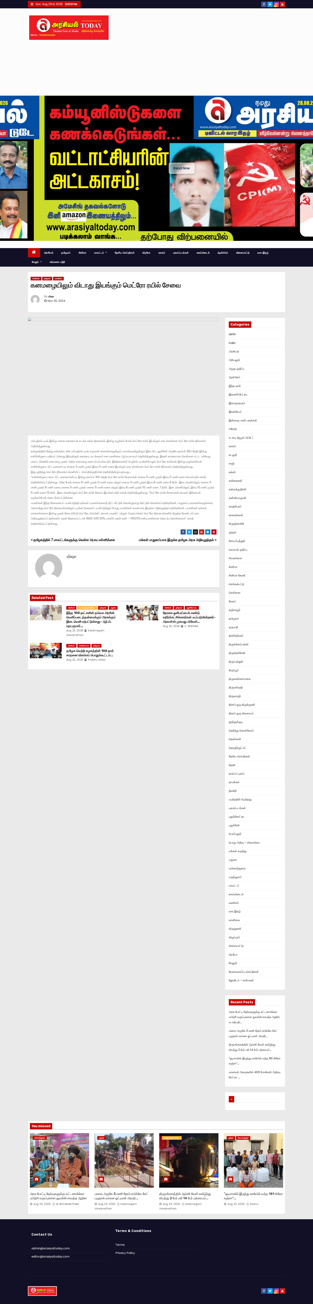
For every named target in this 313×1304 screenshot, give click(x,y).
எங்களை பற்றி (57, 262)
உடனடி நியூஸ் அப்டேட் (87, 607)
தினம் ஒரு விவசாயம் (241, 713)
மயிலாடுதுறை (237, 868)
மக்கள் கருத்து (238, 851)
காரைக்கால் (236, 515)
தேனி (232, 765)
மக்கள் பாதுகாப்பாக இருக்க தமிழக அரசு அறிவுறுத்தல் (177, 539)
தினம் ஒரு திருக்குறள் (242, 705)
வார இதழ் (262, 252)
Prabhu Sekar (96, 660)
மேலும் (36, 262)
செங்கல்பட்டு (84, 645)
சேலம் (232, 601)
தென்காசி (235, 739)
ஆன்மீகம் (223, 252)
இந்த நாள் (235, 386)
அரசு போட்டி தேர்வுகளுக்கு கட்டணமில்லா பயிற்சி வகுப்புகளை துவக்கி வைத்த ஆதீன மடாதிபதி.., (254, 1017)
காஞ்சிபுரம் (235, 506)
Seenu (253, 1204)
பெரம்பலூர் (235, 834)
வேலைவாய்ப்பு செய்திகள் (244, 972)
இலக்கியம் (235, 412)
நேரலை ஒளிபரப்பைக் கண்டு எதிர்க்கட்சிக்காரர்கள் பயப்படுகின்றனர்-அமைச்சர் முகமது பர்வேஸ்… (189, 617)
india (232, 343)
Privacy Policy (125, 1253)
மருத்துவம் (235, 877)
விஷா (51, 296)
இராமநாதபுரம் (237, 403)
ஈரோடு (233, 429)
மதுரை (113, 607)
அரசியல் (48, 252)
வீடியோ (146, 252)
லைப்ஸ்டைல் (203, 252)
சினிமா (82, 252)
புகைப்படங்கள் (181, 252)
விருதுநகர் (235, 929)
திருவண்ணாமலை (240, 679)
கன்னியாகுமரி (237, 498)
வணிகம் (234, 903)
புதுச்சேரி (234, 825)
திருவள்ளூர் (236, 687)
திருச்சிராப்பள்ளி (239, 644)
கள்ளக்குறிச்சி (237, 489)
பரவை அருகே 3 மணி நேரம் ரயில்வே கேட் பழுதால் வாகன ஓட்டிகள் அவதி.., (121, 1196)
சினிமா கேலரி (237, 575)
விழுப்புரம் (234, 937)
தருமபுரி (233, 627)
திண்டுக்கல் (236, 636)
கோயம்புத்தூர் (237, 541)
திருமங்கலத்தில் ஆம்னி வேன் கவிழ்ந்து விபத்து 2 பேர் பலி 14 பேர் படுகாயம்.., (185, 1196)
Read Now (182, 168)
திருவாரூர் (235, 696)
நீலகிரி (233, 791)
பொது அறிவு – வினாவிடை (245, 842)
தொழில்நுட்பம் (237, 748)
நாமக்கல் (234, 782)
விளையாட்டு (243, 252)
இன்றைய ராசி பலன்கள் (243, 420)
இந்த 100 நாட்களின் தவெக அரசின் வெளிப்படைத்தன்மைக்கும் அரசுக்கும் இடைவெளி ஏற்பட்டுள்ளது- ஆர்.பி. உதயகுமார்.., (91, 619)
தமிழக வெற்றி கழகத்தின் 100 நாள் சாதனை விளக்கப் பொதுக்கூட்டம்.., (90, 653)
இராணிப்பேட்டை (238, 394)
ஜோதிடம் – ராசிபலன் (241, 980)
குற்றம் (232, 532)
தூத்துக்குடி (236, 722)
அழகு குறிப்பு (236, 369)
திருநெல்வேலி (237, 653)
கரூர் (232, 463)
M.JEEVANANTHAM (67, 1204)
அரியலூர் (234, 360)
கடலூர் (233, 455)
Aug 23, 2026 (74, 630)
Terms (120, 1245)
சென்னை (35, 278)
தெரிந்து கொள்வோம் (241, 730)
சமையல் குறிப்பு (238, 550)
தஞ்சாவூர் (234, 610)
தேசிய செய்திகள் (125, 252)
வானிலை (58, 278)
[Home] (34, 252)
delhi (232, 334)
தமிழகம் (66, 252)
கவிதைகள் (235, 481)
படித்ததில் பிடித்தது (240, 799)
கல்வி (232, 472)
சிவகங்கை (235, 558)
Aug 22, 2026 (74, 660)
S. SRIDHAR (191, 626)
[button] (6, 168)
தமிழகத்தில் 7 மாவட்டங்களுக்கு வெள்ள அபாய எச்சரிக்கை (74, 539)
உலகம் (161, 252)
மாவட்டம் (99, 252)
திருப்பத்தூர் (236, 662)
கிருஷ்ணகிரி (236, 524)
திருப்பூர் (234, 670)
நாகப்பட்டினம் (237, 774)
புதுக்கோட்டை (192, 607)
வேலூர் (233, 963)
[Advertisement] (156, 68)
